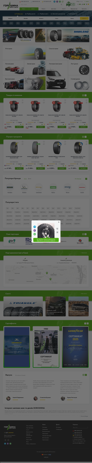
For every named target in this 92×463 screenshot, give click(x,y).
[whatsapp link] (34, 234)
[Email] (57, 232)
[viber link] (34, 230)
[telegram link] (34, 227)
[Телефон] (57, 228)
